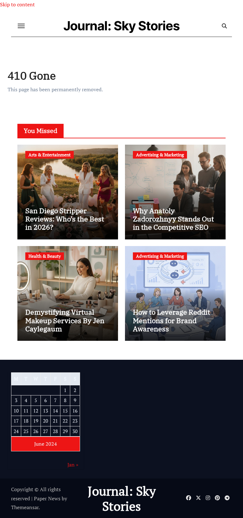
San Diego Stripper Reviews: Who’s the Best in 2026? (64, 219)
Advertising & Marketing (160, 155)
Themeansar (25, 507)
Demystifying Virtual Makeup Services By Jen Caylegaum (64, 320)
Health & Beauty (44, 256)
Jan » (72, 464)
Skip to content (17, 4)
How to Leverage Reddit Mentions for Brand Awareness (171, 320)
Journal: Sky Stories (122, 25)
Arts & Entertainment (49, 155)
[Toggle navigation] (21, 26)
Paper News (47, 498)
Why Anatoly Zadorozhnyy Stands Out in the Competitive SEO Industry (173, 223)
